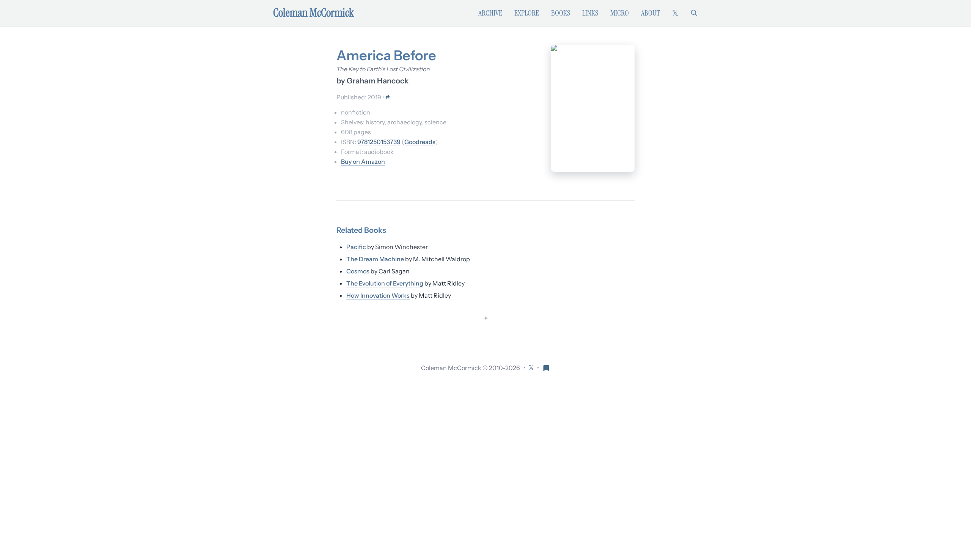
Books (560, 13)
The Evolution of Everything (384, 283)
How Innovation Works (378, 295)
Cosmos (357, 271)
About (650, 13)
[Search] (694, 13)
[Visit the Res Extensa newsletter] (546, 367)
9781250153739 (379, 142)
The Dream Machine (375, 259)
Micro (619, 13)
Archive (490, 13)
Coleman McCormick (313, 13)
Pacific (356, 247)
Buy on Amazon (363, 161)
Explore (526, 13)
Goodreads (419, 142)
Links (590, 13)
